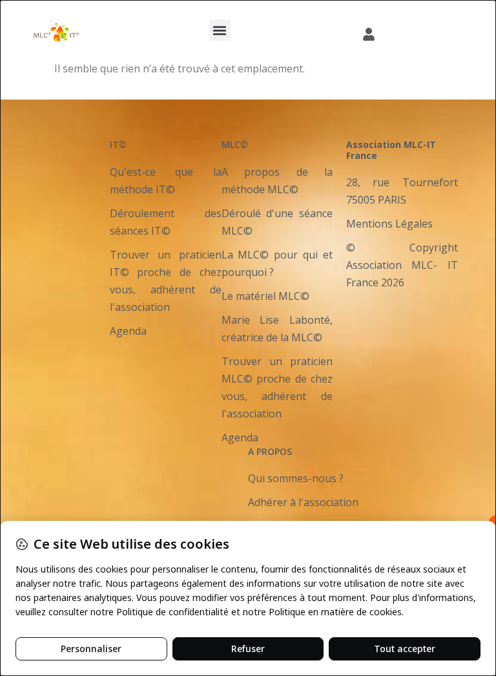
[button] (220, 30)
